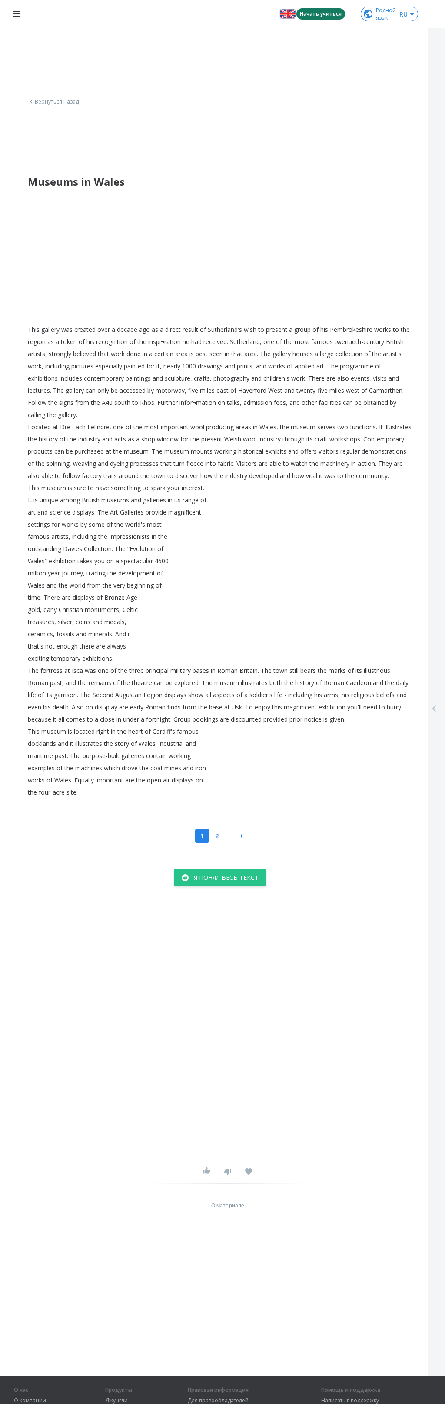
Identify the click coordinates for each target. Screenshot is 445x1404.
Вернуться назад (57, 101)
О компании (30, 1400)
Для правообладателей (218, 1400)
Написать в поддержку (350, 1400)
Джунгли (116, 1400)
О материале (227, 1206)
